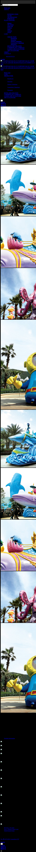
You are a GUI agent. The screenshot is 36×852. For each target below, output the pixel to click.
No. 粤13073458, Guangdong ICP (10, 839)
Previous (9, 827)
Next (11, 830)
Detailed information (9, 738)
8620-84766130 (10, 56)
